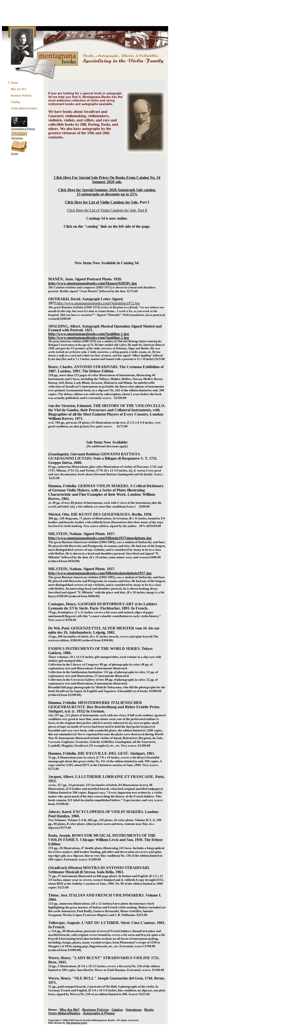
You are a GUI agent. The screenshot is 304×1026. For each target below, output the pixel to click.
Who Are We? (70, 1010)
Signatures (17, 138)
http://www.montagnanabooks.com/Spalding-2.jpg (88, 338)
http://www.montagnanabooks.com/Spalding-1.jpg (88, 334)
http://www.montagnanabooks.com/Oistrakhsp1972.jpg (98, 303)
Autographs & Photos (23, 128)
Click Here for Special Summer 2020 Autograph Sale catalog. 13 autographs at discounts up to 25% (107, 192)
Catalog (117, 1010)
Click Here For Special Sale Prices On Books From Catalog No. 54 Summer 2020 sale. (107, 180)
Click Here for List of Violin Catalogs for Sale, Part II (107, 210)
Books (14, 153)
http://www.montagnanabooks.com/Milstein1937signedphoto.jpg (100, 538)
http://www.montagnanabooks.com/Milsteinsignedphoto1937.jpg (100, 573)
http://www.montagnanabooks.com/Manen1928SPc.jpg (92, 283)
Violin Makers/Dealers (64, 1013)
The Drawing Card (76, 1022)
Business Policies (95, 1010)
